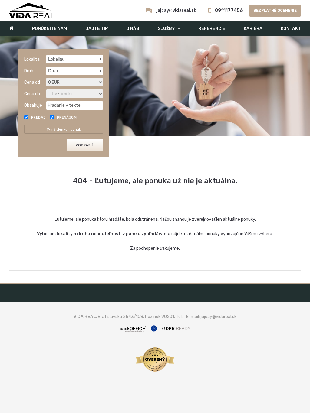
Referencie (211, 28)
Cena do (32, 93)
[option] (155, 86)
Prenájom (67, 117)
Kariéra (253, 28)
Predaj (38, 117)
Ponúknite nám (49, 28)
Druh (28, 70)
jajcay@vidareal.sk (176, 10)
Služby (166, 28)
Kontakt (291, 28)
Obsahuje (33, 105)
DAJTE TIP (96, 28)
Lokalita (32, 59)
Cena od (32, 82)
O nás (132, 28)
